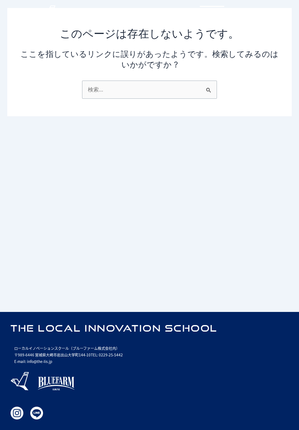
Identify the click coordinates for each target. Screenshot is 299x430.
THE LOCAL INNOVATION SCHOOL (114, 328)
